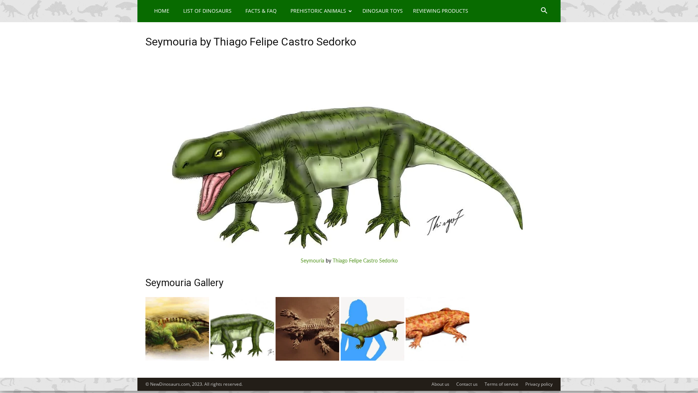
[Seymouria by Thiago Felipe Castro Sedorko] (349, 249)
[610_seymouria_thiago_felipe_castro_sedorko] (242, 359)
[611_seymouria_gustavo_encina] (177, 359)
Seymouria (312, 261)
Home (161, 10)
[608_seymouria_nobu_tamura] (372, 359)
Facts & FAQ (261, 10)
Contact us (467, 384)
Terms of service (501, 384)
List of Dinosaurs (207, 10)
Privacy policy (539, 384)
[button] (544, 11)
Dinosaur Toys (382, 10)
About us (440, 384)
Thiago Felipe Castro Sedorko (365, 261)
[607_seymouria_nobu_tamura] (437, 359)
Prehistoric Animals (318, 10)
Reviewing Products (440, 10)
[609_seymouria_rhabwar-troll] (307, 359)
